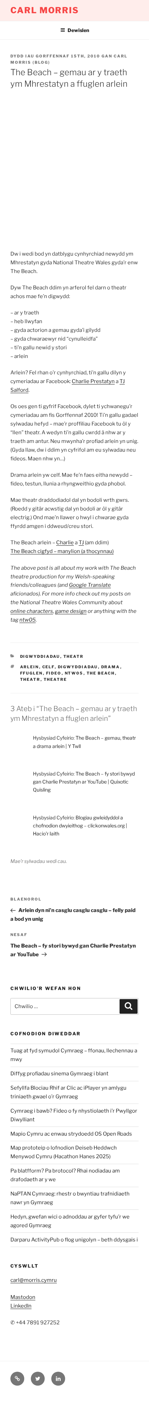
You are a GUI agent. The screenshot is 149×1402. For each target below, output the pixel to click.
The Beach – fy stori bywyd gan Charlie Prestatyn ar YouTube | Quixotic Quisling (84, 782)
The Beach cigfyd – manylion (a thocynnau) (62, 551)
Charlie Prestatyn (93, 381)
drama (110, 666)
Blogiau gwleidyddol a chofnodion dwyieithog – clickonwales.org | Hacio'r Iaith (80, 825)
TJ (81, 542)
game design (71, 611)
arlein (29, 666)
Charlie (65, 542)
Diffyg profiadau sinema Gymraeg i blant (59, 1073)
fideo (54, 673)
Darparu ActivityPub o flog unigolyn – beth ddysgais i (74, 1240)
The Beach (101, 673)
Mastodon (22, 1297)
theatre (55, 679)
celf (48, 666)
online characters (31, 611)
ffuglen (31, 673)
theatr (73, 656)
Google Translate (90, 585)
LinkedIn (21, 1306)
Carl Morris (44, 10)
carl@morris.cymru (33, 1280)
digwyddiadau (40, 656)
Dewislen (78, 30)
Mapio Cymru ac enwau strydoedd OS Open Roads (71, 1134)
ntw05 (27, 620)
